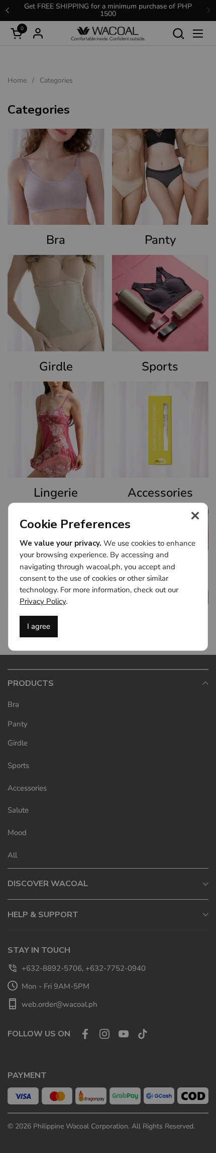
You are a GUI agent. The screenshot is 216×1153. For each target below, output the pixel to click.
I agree (38, 626)
